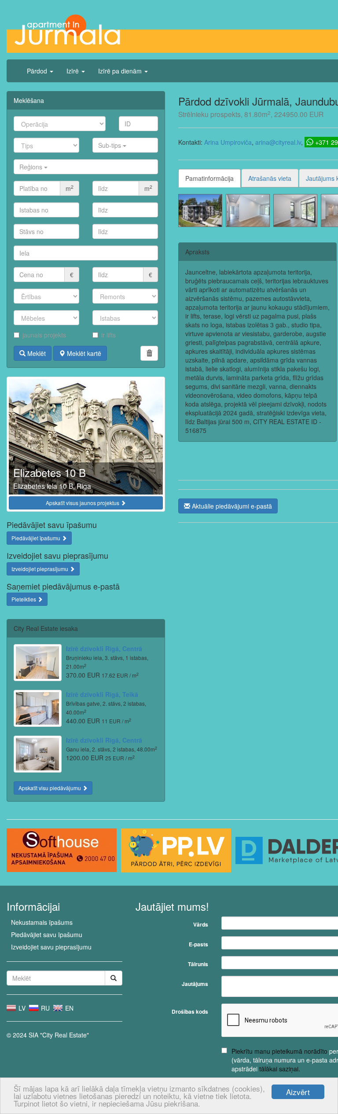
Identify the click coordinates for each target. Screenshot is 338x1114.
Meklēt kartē (83, 353)
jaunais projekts (44, 334)
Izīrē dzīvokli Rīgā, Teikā (102, 694)
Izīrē (73, 70)
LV (21, 1008)
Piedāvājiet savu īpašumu (46, 934)
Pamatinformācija (209, 178)
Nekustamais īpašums (42, 922)
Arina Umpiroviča (228, 142)
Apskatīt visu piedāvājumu (50, 788)
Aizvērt (298, 1091)
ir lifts (108, 334)
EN (68, 1008)
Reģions (31, 166)
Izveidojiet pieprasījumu (40, 568)
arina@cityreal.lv (278, 142)
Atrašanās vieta (269, 178)
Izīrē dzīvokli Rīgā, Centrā (104, 648)
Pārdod (38, 70)
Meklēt (36, 353)
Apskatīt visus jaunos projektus (83, 502)
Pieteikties (24, 599)
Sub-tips (110, 145)
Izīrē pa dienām (120, 70)
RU (44, 1008)
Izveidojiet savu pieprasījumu (51, 946)
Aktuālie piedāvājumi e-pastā (231, 506)
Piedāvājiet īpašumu (36, 538)
